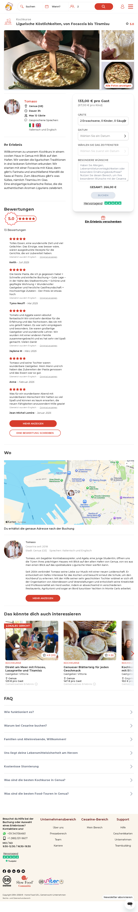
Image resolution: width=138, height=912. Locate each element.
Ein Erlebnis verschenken (103, 221)
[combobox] (33, 6)
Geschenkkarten (123, 833)
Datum (83, 129)
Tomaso (30, 101)
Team (58, 839)
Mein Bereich (94, 827)
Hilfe (123, 827)
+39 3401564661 (16, 833)
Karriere (58, 845)
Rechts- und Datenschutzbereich (16, 898)
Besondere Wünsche (93, 160)
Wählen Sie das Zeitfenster (98, 144)
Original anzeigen (48, 257)
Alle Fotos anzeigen (118, 85)
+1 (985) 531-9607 (17, 838)
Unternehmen (123, 839)
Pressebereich (58, 833)
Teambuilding (123, 845)
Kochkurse (23, 19)
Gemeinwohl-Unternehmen (53, 895)
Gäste (82, 114)
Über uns (58, 827)
